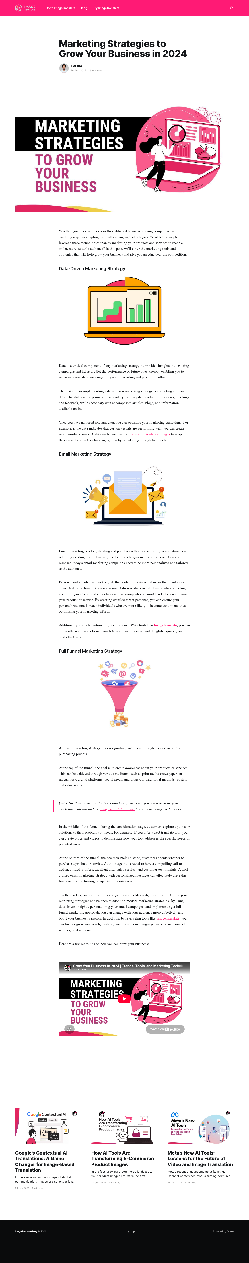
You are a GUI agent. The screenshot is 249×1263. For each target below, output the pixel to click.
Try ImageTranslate (106, 8)
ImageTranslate (165, 625)
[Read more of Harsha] (64, 68)
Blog (84, 8)
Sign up (130, 1231)
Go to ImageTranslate (60, 8)
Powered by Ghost (223, 1231)
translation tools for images (149, 434)
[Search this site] (232, 8)
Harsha (76, 66)
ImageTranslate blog (26, 1231)
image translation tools (117, 808)
